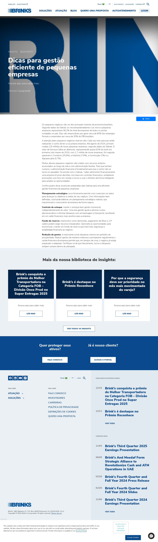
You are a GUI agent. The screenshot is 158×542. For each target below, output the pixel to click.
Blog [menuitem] (73, 11)
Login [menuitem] (144, 11)
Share (147, 119)
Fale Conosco (55, 360)
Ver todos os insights (79, 329)
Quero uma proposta (62, 416)
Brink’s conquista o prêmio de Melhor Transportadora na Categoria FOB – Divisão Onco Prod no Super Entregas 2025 (126, 396)
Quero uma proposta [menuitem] (94, 11)
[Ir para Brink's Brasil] (19, 11)
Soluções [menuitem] (45, 11)
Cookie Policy (81, 531)
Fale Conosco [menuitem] (57, 393)
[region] (79, 531)
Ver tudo (110, 423)
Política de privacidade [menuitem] (63, 407)
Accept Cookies (133, 537)
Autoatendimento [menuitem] (124, 11)
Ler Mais (35, 314)
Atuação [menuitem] (61, 11)
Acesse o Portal (103, 360)
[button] (151, 536)
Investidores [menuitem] (56, 398)
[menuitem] (12, 4)
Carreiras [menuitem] (55, 402)
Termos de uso (56, 513)
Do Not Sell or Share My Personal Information (121, 527)
